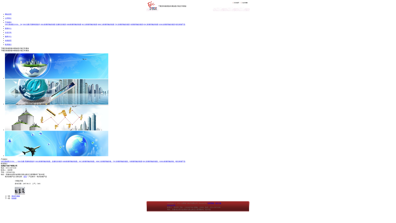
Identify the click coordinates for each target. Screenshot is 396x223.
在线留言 (8, 40)
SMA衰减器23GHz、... (9, 161)
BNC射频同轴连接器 (150, 24)
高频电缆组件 (35, 24)
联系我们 (8, 44)
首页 (25, 176)
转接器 (14, 198)
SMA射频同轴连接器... (43, 161)
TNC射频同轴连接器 (122, 24)
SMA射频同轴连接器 (48, 24)
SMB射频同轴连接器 (73, 24)
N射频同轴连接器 (136, 24)
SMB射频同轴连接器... (70, 161)
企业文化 (8, 32)
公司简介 (8, 18)
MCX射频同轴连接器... (87, 161)
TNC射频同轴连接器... (121, 161)
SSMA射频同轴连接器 (167, 24)
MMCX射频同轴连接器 (106, 24)
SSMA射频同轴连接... (167, 161)
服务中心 (8, 36)
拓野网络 (211, 203)
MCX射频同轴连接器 (89, 24)
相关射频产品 (180, 24)
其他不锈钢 (16, 196)
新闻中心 (8, 28)
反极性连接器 (61, 24)
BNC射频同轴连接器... (151, 161)
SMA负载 (26, 24)
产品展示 (8, 22)
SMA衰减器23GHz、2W (13, 24)
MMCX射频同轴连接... (104, 161)
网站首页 (8, 14)
